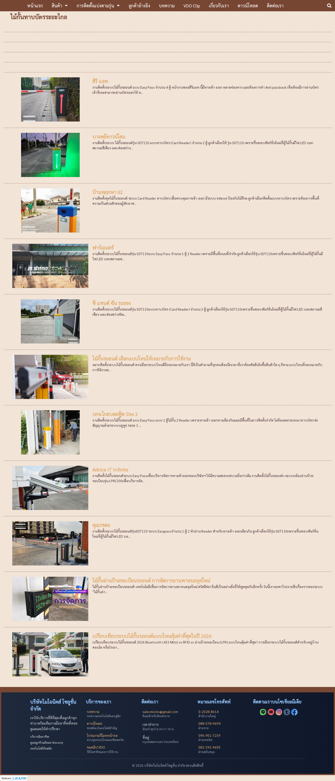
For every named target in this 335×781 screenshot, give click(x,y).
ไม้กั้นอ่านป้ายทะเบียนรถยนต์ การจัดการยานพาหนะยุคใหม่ (151, 580)
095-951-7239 (209, 735)
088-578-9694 (209, 723)
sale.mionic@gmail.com (160, 711)
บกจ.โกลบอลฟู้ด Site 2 (115, 414)
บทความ (93, 711)
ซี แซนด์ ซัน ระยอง (111, 303)
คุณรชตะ (101, 525)
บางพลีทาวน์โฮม (108, 136)
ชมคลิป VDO (96, 747)
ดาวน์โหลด (94, 723)
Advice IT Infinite (110, 469)
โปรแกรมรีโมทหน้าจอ (102, 735)
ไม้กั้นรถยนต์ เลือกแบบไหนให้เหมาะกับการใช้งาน (141, 358)
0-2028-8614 (208, 711)
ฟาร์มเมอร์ (103, 247)
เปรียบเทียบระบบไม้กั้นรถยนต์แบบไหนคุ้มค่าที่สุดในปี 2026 (152, 636)
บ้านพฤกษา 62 (107, 192)
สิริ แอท (100, 81)
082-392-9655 (209, 747)
